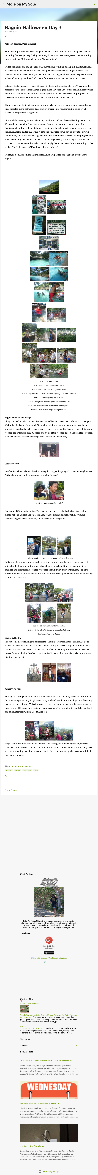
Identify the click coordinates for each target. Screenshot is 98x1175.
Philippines (27, 770)
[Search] (94, 4)
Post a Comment (12, 790)
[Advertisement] (49, 815)
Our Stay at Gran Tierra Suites (32, 1146)
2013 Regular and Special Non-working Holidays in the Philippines (46, 1060)
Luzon (17, 770)
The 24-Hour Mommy (29, 1004)
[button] (6, 36)
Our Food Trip (26, 1026)
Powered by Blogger (50, 1172)
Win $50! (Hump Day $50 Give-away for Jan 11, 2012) (40, 1103)
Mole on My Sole (21, 4)
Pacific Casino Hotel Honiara (32, 1028)
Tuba (36, 770)
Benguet (9, 770)
